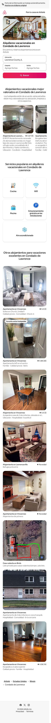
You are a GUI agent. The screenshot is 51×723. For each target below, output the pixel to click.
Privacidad (20, 711)
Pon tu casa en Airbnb (35, 12)
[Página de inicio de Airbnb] (4, 12)
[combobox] (24, 59)
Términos (29, 711)
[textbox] (14, 68)
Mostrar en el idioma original (16, 5)
